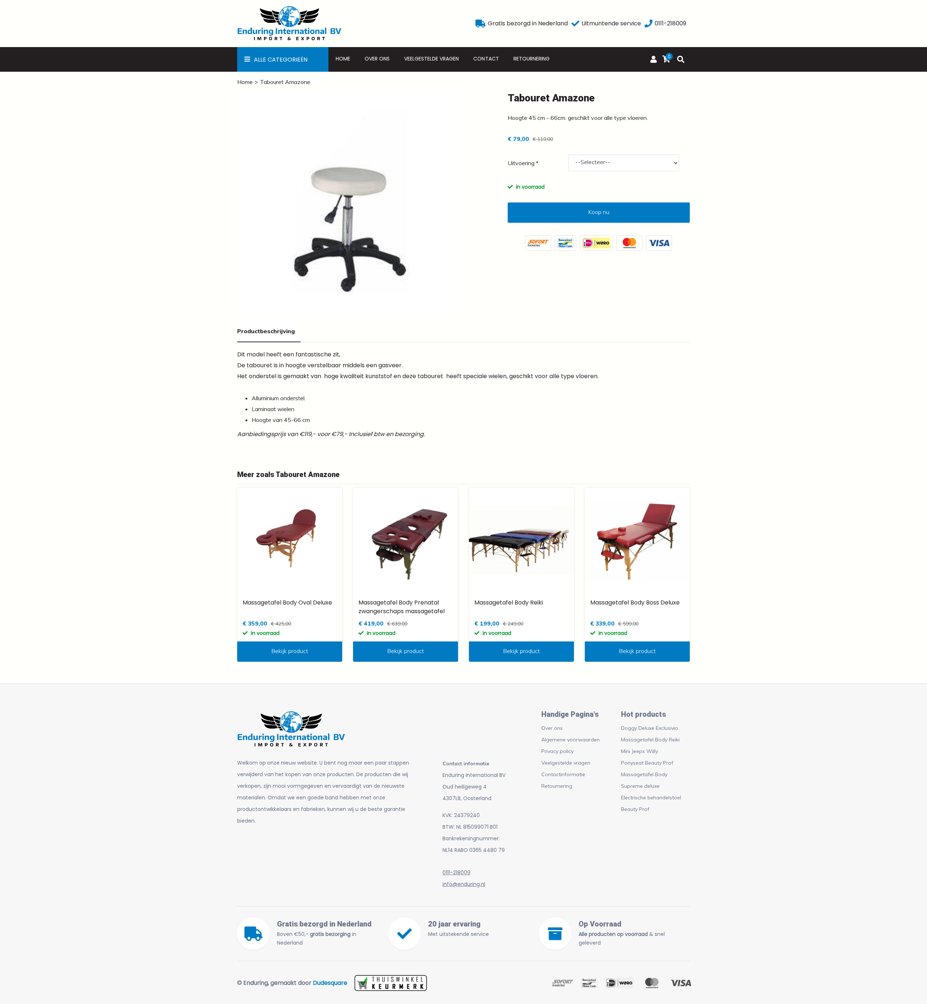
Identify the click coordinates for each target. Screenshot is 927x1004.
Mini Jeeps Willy (639, 751)
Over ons (377, 58)
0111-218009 (456, 872)
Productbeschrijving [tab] (266, 331)
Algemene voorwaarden (570, 739)
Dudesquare (330, 983)
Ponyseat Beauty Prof (647, 763)
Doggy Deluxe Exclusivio (649, 728)
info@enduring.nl (463, 884)
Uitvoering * (523, 163)
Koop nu (598, 212)
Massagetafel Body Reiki (650, 739)
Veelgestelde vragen (431, 58)
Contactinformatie (563, 774)
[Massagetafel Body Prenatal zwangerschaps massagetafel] (405, 540)
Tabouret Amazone (285, 81)
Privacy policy (557, 751)
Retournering (531, 58)
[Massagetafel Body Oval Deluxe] (289, 540)
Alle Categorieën (280, 59)
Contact (486, 58)
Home (343, 58)
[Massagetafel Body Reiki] (521, 540)
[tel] (649, 23)
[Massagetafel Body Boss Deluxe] (637, 540)
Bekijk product (289, 650)
